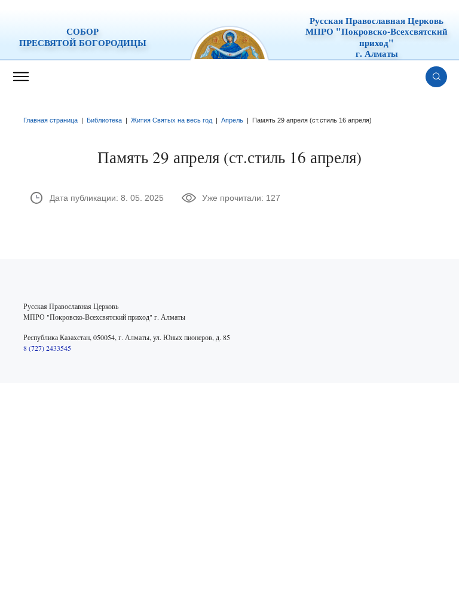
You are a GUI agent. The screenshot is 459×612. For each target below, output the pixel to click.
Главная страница (50, 120)
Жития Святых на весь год (171, 120)
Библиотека (104, 120)
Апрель (232, 120)
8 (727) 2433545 (47, 348)
